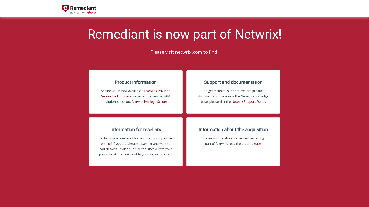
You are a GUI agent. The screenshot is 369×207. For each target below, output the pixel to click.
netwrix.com (188, 52)
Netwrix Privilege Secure (149, 101)
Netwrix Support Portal (248, 101)
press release (251, 143)
